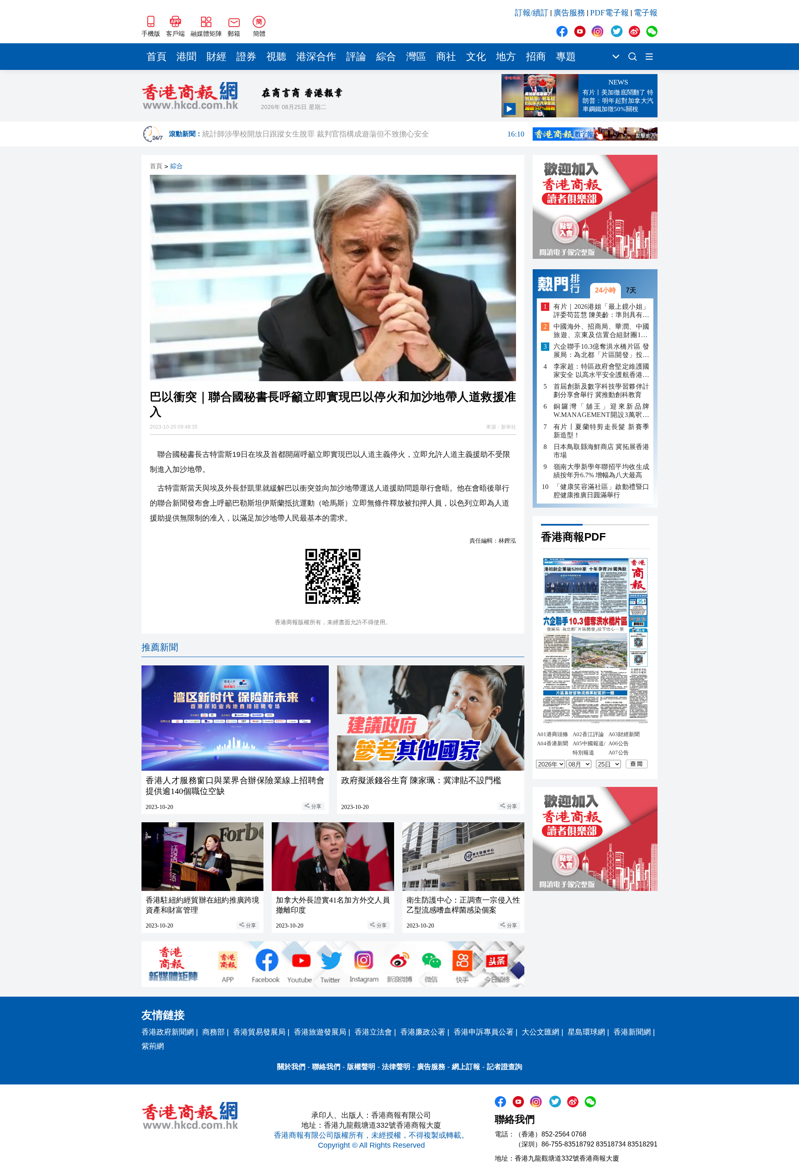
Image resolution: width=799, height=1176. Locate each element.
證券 (246, 56)
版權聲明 (361, 1067)
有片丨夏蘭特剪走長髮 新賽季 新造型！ (601, 430)
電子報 (646, 12)
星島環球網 (586, 1032)
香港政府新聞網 (167, 1032)
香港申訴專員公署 (484, 1032)
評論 (356, 56)
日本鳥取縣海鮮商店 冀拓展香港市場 (601, 450)
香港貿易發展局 (259, 1032)
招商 (536, 56)
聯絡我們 (326, 1067)
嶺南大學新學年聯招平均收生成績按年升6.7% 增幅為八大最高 (601, 470)
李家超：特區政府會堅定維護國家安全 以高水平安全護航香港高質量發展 (601, 371)
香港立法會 (373, 1032)
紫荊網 (152, 1046)
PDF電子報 (609, 12)
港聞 (186, 56)
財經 (216, 56)
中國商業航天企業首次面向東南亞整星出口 (363, 128)
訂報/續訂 (531, 12)
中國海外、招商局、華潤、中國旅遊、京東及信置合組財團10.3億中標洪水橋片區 (601, 331)
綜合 (386, 56)
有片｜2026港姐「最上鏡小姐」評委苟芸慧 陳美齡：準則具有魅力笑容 (601, 311)
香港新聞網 (632, 1032)
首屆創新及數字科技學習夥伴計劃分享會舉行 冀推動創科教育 (601, 390)
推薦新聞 (159, 647)
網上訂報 (466, 1067)
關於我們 (291, 1067)
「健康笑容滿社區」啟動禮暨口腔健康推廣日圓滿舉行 (601, 490)
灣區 (416, 56)
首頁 (156, 56)
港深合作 (316, 56)
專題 (566, 56)
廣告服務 (569, 12)
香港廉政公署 (422, 1032)
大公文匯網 (540, 1032)
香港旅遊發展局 (320, 1032)
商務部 (213, 1032)
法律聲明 (396, 1067)
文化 (476, 56)
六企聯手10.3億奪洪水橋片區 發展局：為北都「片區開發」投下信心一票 (601, 351)
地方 (506, 56)
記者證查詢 (504, 1067)
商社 (446, 56)
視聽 (276, 56)
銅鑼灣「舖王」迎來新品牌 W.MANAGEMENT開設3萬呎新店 (601, 411)
